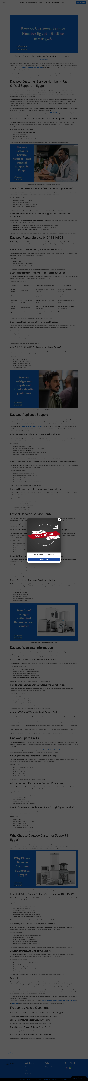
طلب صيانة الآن (44, 560)
